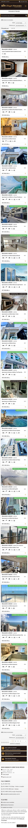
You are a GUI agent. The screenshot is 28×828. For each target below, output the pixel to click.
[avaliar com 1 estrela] (2, 742)
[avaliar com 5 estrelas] (8, 742)
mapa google (6, 774)
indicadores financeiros (8, 804)
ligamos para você (7, 777)
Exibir (13, 22)
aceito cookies (22, 825)
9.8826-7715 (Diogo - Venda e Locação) (13, 786)
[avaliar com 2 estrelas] (3, 742)
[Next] (25, 39)
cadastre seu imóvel (7, 807)
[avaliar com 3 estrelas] (5, 742)
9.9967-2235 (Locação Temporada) (12, 791)
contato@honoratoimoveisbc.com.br (11, 794)
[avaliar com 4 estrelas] (6, 742)
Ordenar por (12, 25)
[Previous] (3, 39)
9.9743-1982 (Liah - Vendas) (10, 789)
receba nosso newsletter (8, 802)
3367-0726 (24, 1)
